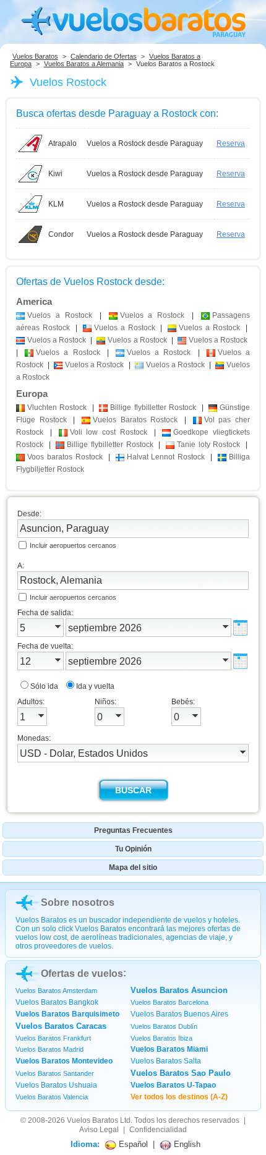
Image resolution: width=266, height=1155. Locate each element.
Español (132, 1144)
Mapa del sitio (133, 867)
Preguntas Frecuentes (133, 830)
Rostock (57, 407)
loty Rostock (208, 444)
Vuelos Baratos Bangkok (56, 1002)
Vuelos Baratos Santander (54, 1073)
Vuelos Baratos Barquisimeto (67, 1014)
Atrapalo (62, 143)
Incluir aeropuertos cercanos (73, 545)
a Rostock (59, 315)
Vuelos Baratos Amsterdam (56, 990)
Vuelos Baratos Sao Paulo (181, 1073)
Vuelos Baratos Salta (166, 1061)
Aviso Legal (99, 1129)
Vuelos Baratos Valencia (51, 1097)
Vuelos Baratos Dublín (164, 1026)
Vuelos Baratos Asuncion (179, 990)
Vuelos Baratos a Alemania (84, 63)
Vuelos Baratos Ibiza (161, 1038)
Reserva (231, 143)
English (185, 1144)
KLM (56, 204)
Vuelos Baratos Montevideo (64, 1061)
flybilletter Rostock (153, 407)
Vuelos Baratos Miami (169, 1049)
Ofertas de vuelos (82, 973)
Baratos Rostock (135, 420)
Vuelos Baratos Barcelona (169, 1002)
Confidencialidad (158, 1129)
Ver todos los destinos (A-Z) (179, 1097)
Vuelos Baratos (35, 56)
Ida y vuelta (95, 686)
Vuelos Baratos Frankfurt (53, 1038)
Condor (61, 234)
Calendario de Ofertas (104, 56)
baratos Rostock (65, 457)
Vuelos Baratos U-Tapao (173, 1085)
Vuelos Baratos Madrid (49, 1049)
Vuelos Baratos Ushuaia (56, 1085)
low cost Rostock (108, 432)
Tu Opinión (133, 849)
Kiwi (55, 173)
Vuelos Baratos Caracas (60, 1026)
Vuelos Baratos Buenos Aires (179, 1014)
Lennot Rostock (166, 457)
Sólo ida (44, 686)
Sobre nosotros (77, 902)
